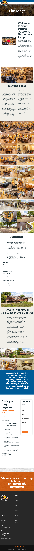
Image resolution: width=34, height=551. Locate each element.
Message (24, 422)
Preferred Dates (25, 418)
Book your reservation (17, 487)
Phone (23, 414)
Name (23, 406)
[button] (31, 3)
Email (23, 410)
